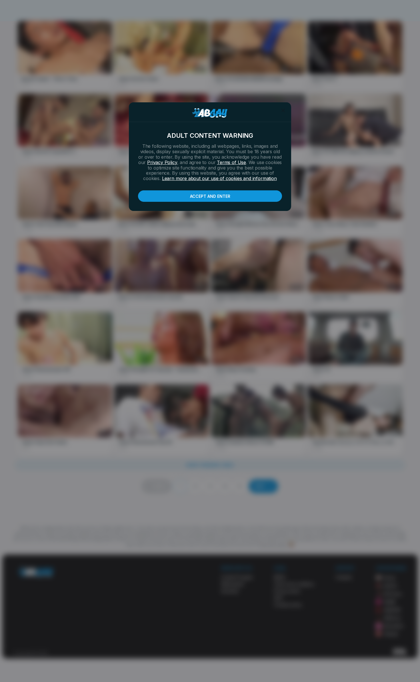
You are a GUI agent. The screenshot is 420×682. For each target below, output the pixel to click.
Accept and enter (210, 196)
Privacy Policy (162, 162)
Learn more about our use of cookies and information (219, 178)
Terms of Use (231, 162)
